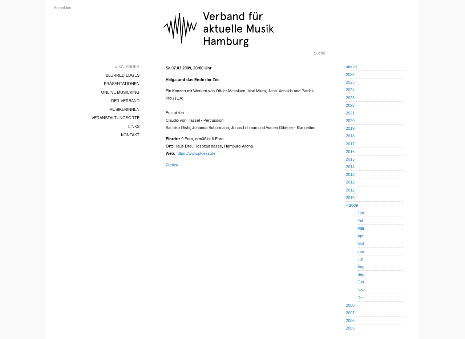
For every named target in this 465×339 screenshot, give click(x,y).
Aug (360, 267)
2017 (350, 144)
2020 (350, 120)
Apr (360, 236)
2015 (350, 159)
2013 (350, 174)
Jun (360, 251)
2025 (350, 82)
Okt (360, 282)
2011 (350, 190)
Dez (361, 297)
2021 (350, 113)
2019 (350, 128)
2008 (350, 305)
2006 (350, 320)
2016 (350, 151)
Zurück (172, 165)
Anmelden (62, 7)
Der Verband (125, 100)
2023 (350, 98)
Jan (360, 213)
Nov (361, 290)
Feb (360, 220)
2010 (350, 197)
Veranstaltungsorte (116, 118)
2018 (350, 136)
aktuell (351, 67)
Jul (360, 259)
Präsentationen (122, 83)
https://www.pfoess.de (196, 153)
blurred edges (123, 75)
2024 (350, 90)
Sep (360, 274)
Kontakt (130, 135)
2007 (350, 313)
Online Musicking (120, 92)
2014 (350, 167)
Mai (360, 244)
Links (134, 126)
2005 (350, 328)
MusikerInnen (124, 109)
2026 (350, 74)
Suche (319, 53)
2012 (350, 182)
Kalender (127, 66)
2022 (350, 105)
